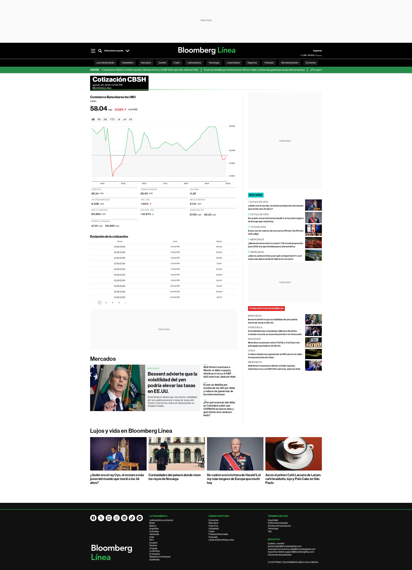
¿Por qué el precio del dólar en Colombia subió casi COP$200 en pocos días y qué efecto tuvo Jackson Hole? (219, 409)
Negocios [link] (252, 62)
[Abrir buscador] (100, 51)
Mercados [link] (146, 62)
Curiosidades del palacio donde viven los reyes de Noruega (175, 477)
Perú (151, 540)
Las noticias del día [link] (105, 62)
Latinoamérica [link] (194, 62)
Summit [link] (162, 62)
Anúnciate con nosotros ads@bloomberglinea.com (291, 549)
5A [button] (130, 119)
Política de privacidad (278, 523)
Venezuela (154, 534)
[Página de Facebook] (93, 518)
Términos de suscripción (279, 526)
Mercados (103, 358)
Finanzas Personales (218, 534)
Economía (213, 520)
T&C (270, 531)
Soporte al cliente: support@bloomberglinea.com (291, 552)
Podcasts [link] (269, 62)
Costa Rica (154, 551)
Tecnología (273, 528)
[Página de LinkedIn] (124, 518)
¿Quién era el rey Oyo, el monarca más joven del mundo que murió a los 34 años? (117, 479)
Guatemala (154, 559)
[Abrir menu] (93, 51)
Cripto (212, 531)
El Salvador (154, 554)
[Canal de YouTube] (109, 518)
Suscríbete (273, 520)
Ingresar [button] (317, 50)
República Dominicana (159, 556)
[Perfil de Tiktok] (132, 518)
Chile (151, 537)
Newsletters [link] (127, 62)
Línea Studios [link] (233, 62)
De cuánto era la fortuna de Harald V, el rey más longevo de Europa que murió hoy (234, 479)
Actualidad (214, 528)
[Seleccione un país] (127, 51)
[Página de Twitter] (101, 518)
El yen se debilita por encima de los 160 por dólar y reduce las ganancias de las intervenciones (240, 69)
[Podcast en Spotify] (139, 518)
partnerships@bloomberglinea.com (284, 546)
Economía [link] (311, 62)
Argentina (154, 528)
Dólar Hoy (213, 526)
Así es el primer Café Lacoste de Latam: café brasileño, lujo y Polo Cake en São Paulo (293, 479)
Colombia (154, 531)
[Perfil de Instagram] (116, 518)
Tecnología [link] (214, 62)
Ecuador (153, 542)
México (152, 526)
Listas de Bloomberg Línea (221, 540)
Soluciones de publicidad (279, 554)
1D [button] (93, 119)
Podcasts (213, 537)
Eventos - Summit (276, 543)
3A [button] (124, 119)
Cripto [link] (177, 62)
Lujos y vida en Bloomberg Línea (131, 430)
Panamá (153, 545)
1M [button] (98, 119)
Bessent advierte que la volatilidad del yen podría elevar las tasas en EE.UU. (172, 382)
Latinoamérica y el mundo (161, 520)
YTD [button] (112, 119)
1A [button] (119, 119)
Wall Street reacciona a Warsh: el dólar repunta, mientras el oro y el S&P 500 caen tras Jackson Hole (131, 69)
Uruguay (153, 548)
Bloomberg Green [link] (289, 62)
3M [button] (105, 119)
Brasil (152, 523)
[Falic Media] (302, 55)
